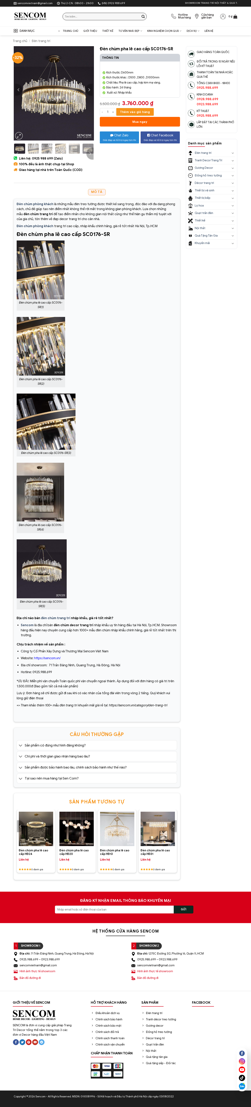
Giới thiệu (90, 31)
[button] (232, 16)
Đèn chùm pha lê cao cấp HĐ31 (155, 852)
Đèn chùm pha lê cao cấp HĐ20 (74, 852)
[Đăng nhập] (223, 16)
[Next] (89, 90)
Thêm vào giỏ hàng (135, 112)
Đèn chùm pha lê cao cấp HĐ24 (33, 852)
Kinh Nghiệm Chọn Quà (163, 31)
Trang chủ (70, 31)
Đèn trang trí (41, 41)
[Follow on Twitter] (22, 1042)
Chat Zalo (119, 137)
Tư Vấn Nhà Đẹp (129, 31)
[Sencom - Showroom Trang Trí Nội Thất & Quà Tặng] (35, 16)
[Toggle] (21, 745)
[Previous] (18, 90)
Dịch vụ (192, 31)
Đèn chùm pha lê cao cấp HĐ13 (114, 852)
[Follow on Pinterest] (29, 1042)
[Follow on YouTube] (35, 1042)
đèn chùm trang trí (55, 618)
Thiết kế (107, 31)
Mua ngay (139, 122)
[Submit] (143, 16)
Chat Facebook (160, 137)
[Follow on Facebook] (16, 1042)
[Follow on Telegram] (42, 1042)
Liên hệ (209, 31)
